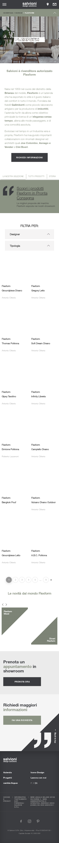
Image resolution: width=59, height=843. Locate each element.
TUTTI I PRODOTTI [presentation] (36, 176)
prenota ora (22, 681)
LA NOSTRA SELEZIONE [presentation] (13, 176)
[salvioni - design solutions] (30, 4)
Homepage (8, 13)
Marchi (18, 13)
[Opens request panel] (54, 4)
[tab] (13, 177)
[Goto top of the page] (54, 13)
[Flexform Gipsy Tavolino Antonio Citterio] (15, 363)
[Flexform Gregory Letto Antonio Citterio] (44, 257)
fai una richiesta (22, 720)
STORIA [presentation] (52, 176)
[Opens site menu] (4, 4)
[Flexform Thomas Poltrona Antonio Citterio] (15, 310)
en (36, 783)
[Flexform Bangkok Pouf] (15, 469)
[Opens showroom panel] (47, 4)
